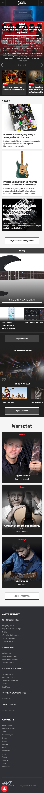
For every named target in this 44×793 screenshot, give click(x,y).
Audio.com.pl (6, 653)
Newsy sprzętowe (8, 729)
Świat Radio (6, 687)
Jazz (22, 487)
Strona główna (7, 725)
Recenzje (5, 748)
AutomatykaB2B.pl (8, 678)
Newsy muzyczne (8, 735)
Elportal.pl (5, 684)
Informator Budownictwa (11, 635)
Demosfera (6, 751)
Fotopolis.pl (6, 699)
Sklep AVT (11, 786)
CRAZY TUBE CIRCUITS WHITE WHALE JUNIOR (9, 326)
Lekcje (4, 754)
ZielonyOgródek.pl (8, 638)
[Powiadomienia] (4, 789)
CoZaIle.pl (5, 632)
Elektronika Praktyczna (10, 681)
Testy (4, 732)
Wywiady (5, 744)
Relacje (4, 741)
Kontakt (4, 763)
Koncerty (5, 738)
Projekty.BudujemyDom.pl (11, 629)
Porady (4, 757)
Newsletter (6, 767)
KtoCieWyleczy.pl (8, 710)
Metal (22, 434)
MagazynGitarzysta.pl (9, 656)
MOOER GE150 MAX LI (34, 323)
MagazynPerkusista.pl (9, 660)
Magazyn (5, 760)
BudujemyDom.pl (8, 626)
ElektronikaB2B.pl (8, 674)
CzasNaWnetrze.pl (8, 642)
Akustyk (22, 539)
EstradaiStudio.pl (8, 663)
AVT (30, 786)
